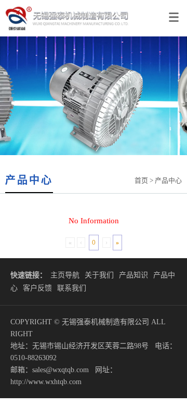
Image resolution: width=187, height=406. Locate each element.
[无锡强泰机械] (64, 34)
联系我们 (71, 288)
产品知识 (133, 275)
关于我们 (99, 275)
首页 (141, 180)
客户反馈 (37, 288)
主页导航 (64, 275)
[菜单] (175, 13)
